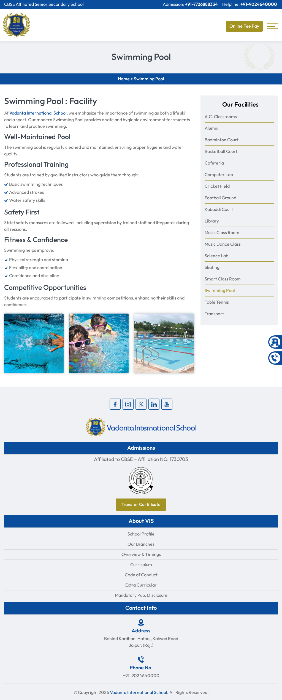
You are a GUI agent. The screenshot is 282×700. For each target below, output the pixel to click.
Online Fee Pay (244, 26)
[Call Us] (275, 358)
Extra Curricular (141, 585)
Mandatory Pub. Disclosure (141, 595)
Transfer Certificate (141, 505)
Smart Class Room (223, 279)
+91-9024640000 (258, 4)
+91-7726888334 (201, 4)
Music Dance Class (223, 244)
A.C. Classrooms (221, 117)
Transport (214, 314)
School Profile (141, 534)
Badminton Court (221, 140)
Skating (212, 267)
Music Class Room (222, 232)
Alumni (211, 128)
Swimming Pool (220, 290)
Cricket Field (217, 186)
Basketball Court (221, 151)
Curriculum (141, 565)
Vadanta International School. (139, 692)
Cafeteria (214, 163)
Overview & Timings (141, 554)
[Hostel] (275, 342)
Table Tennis (217, 302)
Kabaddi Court (219, 209)
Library (212, 221)
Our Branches (141, 544)
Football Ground (220, 198)
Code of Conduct (141, 575)
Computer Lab (219, 174)
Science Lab (216, 256)
